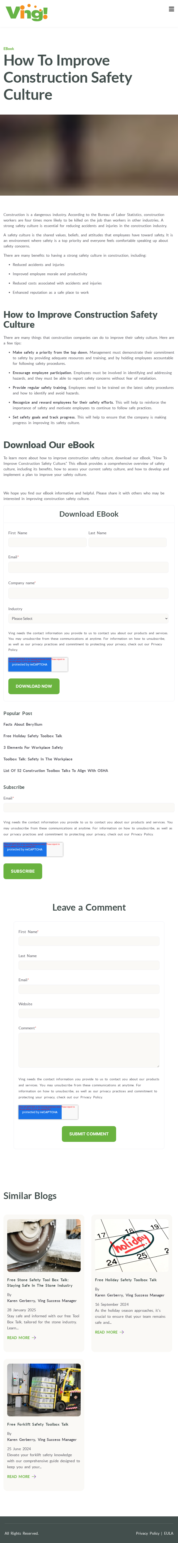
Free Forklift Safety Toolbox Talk (38, 1424)
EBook (8, 49)
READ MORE (18, 1338)
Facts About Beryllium (22, 724)
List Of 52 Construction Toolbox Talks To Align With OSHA (55, 770)
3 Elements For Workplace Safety (33, 747)
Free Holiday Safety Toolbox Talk (32, 736)
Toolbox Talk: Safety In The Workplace (38, 759)
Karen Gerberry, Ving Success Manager (42, 1301)
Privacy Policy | (149, 1533)
